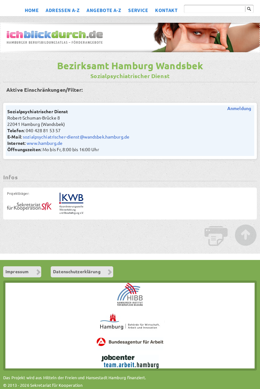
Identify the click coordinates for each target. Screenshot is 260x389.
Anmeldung (239, 108)
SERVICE (138, 11)
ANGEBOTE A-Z (104, 11)
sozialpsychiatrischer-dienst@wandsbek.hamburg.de (76, 136)
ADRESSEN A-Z (63, 11)
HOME (32, 11)
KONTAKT (166, 11)
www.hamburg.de (44, 143)
